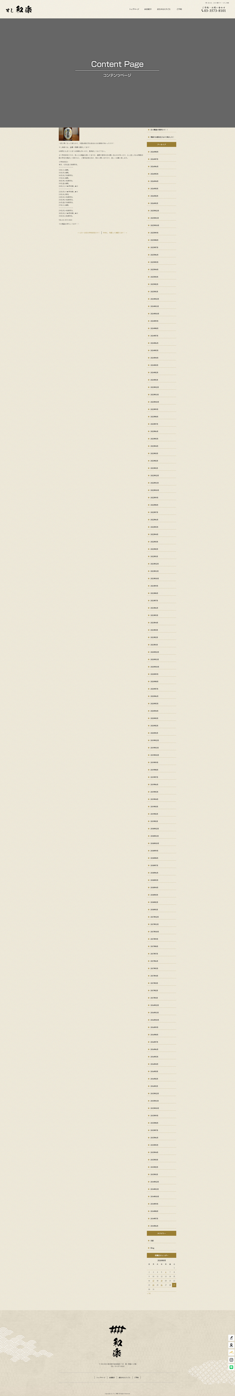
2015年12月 (155, 1093)
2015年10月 (155, 1108)
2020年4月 (154, 711)
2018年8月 (154, 858)
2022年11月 (155, 483)
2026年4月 (154, 181)
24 (153, 1285)
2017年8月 (154, 946)
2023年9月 (154, 409)
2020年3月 (154, 718)
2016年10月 (155, 1020)
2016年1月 (154, 1086)
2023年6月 (154, 431)
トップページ (134, 9)
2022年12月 (155, 475)
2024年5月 (154, 350)
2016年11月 (155, 1012)
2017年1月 (154, 998)
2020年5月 (154, 703)
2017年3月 (154, 983)
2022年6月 (154, 519)
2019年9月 (154, 762)
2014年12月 (155, 1182)
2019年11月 (155, 747)
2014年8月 (154, 1211)
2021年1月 (154, 644)
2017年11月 (155, 924)
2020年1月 (154, 733)
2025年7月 (154, 247)
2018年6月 (154, 873)
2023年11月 (155, 394)
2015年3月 (154, 1159)
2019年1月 (154, 821)
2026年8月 (154, 152)
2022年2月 (154, 549)
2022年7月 (154, 512)
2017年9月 (154, 939)
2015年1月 (154, 1174)
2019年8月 (154, 770)
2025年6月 (154, 255)
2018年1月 (154, 909)
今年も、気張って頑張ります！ (115, 233)
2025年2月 (154, 284)
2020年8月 (154, 681)
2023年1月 (154, 468)
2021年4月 (154, 622)
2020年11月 (155, 659)
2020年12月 (155, 652)
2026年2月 (154, 196)
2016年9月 (154, 1027)
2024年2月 (154, 372)
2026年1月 (154, 203)
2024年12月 (155, 299)
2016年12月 (155, 1005)
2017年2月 (154, 990)
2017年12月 (155, 917)
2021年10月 (155, 578)
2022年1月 (154, 556)
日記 (152, 1240)
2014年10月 (155, 1196)
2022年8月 (154, 505)
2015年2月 (154, 1167)
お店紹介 (148, 9)
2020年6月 (154, 696)
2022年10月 (155, 490)
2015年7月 (154, 1130)
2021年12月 (155, 564)
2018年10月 (155, 843)
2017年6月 (154, 961)
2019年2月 (154, 814)
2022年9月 (154, 497)
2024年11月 (155, 306)
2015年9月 (154, 1115)
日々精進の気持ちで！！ (159, 130)
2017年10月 (155, 931)
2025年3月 (154, 277)
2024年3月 (154, 365)
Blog (152, 1248)
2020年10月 (155, 667)
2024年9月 (154, 321)
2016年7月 (154, 1042)
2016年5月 (154, 1056)
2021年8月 (154, 593)
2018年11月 (155, 836)
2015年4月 (154, 1152)
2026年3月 (154, 188)
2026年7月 (154, 159)
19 (161, 1281)
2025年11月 (155, 218)
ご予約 (179, 9)
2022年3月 (154, 541)
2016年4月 (154, 1064)
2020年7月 (154, 689)
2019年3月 (154, 806)
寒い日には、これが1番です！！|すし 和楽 (217, 3)
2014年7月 (154, 1218)
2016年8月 (154, 1034)
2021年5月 (154, 615)
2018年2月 (154, 902)
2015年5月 (154, 1145)
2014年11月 (155, 1189)
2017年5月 (154, 968)
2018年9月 (154, 850)
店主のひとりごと (164, 9)
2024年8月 (154, 328)
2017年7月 (154, 953)
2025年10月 (155, 225)
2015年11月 (155, 1101)
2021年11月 (155, 571)
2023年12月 (155, 387)
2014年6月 (154, 1226)
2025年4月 (154, 269)
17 (153, 1281)
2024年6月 (154, 343)
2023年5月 (154, 438)
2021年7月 (154, 600)
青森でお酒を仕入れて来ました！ (162, 137)
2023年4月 (154, 446)
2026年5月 (154, 174)
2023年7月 (154, 424)
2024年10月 (155, 313)
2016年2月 (154, 1079)
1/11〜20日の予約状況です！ (89, 233)
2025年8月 (154, 240)
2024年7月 (154, 336)
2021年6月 (154, 608)
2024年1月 (154, 380)
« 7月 (149, 1293)
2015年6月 (154, 1137)
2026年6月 (154, 166)
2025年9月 (154, 233)
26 (161, 1285)
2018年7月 (154, 865)
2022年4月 (154, 534)
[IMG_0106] (69, 139)
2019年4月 (154, 799)
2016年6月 (154, 1049)
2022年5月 (154, 527)
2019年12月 (155, 740)
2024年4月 (154, 358)
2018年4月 (154, 887)
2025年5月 (154, 262)
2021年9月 (154, 586)
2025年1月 (154, 291)
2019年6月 (154, 784)
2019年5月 (154, 792)
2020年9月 (154, 674)
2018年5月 (154, 880)
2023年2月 (154, 461)
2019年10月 (155, 755)
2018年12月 (155, 828)
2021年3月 (154, 630)
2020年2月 (154, 725)
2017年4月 (154, 976)
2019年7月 (154, 777)
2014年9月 (154, 1204)
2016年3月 (154, 1071)
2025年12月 (155, 210)
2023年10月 (155, 402)
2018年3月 (154, 895)
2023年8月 (154, 416)
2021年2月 (154, 637)
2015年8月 (154, 1123)
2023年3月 (154, 453)
